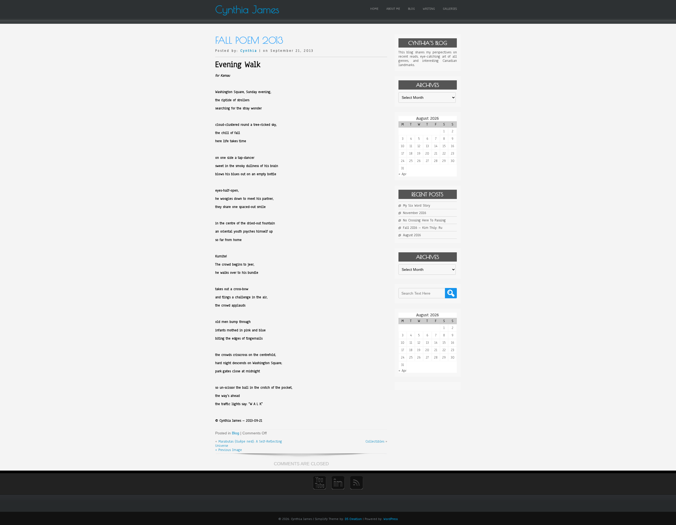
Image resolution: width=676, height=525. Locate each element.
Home (374, 9)
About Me (393, 9)
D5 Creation (353, 519)
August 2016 (412, 235)
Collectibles (374, 441)
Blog (411, 9)
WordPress (390, 519)
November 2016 (414, 213)
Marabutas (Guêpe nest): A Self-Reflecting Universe (248, 443)
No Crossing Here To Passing (424, 220)
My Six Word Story (416, 205)
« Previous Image (228, 450)
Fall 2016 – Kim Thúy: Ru (422, 227)
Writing (429, 9)
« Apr (402, 174)
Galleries (450, 9)
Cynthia (248, 50)
